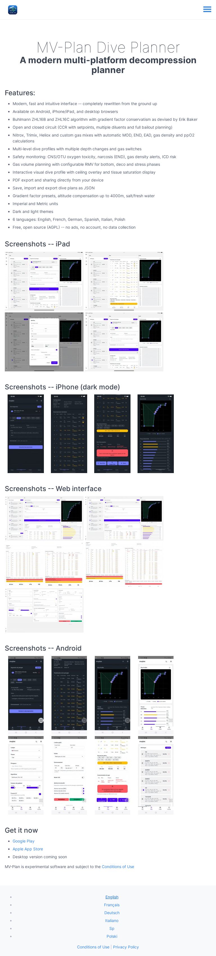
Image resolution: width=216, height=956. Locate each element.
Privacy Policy (126, 946)
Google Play (24, 841)
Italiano (111, 920)
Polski (112, 936)
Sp (111, 928)
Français (112, 904)
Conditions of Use (118, 866)
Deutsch (112, 912)
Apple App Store (28, 848)
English (111, 896)
